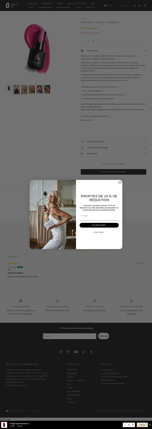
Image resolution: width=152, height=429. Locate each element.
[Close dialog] (119, 182)
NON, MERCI (99, 232)
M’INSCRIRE (99, 225)
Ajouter (142, 425)
